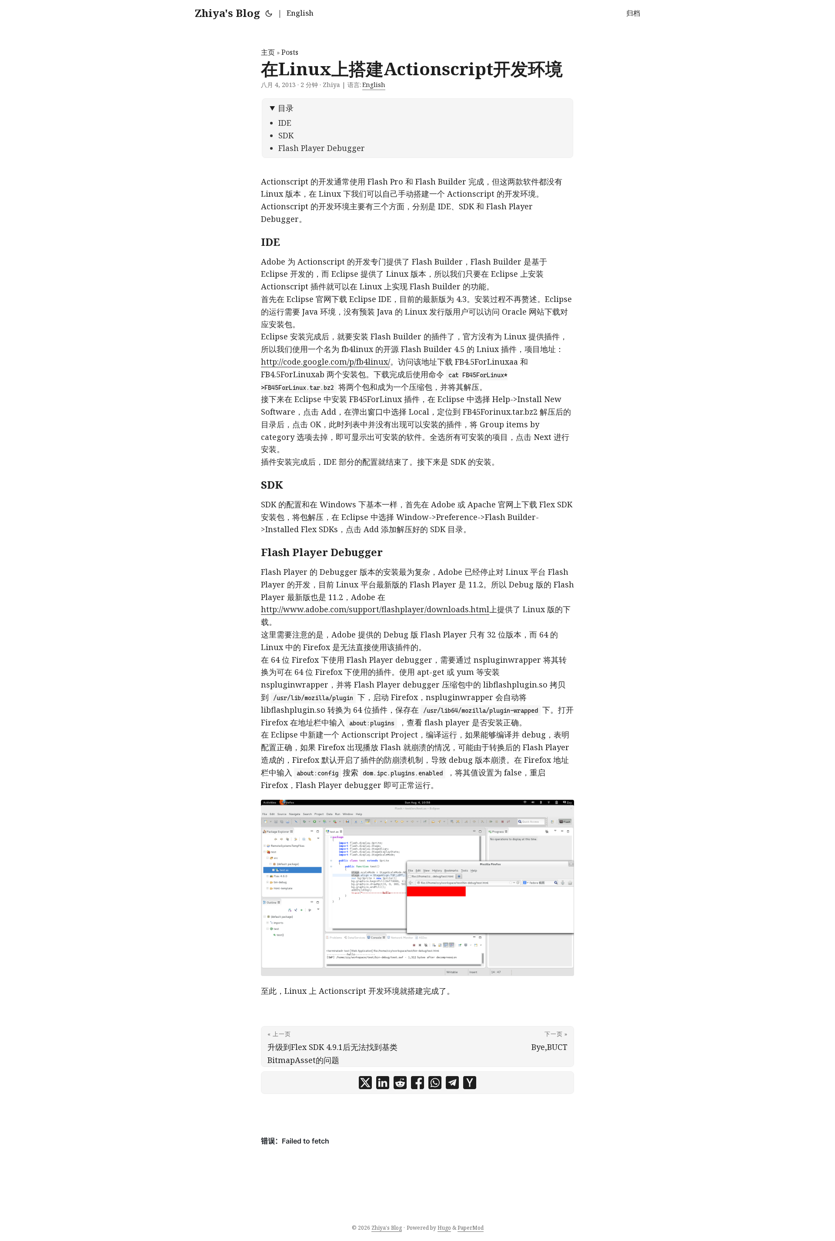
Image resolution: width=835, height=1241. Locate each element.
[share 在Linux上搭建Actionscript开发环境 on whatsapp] (434, 1082)
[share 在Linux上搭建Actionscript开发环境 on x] (365, 1082)
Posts (289, 52)
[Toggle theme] (269, 13)
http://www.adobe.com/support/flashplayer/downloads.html (375, 609)
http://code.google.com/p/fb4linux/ (325, 361)
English (300, 13)
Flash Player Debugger (321, 148)
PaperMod (471, 1227)
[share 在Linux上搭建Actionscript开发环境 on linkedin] (382, 1082)
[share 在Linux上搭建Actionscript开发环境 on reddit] (400, 1082)
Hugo (444, 1227)
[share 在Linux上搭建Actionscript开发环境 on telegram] (452, 1082)
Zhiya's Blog (227, 13)
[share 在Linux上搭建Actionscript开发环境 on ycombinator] (469, 1082)
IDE (284, 122)
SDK (286, 135)
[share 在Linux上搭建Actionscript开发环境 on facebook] (417, 1082)
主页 (268, 52)
